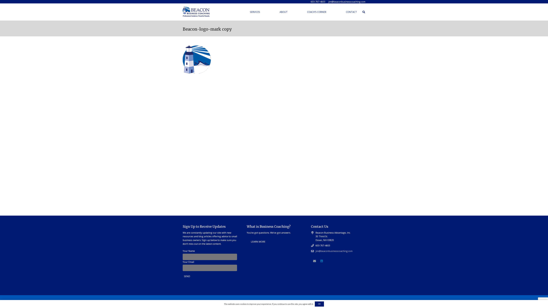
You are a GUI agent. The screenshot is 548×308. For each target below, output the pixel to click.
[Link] (196, 12)
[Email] (314, 261)
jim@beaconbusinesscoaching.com (334, 251)
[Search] (364, 12)
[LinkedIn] (321, 261)
